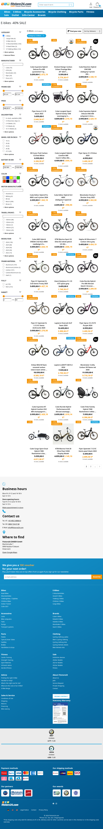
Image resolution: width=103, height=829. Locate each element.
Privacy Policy (43, 810)
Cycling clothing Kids (60, 642)
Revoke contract (61, 696)
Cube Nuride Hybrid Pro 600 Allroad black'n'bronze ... (87, 283)
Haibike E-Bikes (58, 622)
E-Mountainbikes (58, 593)
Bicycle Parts (76, 11)
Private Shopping (58, 686)
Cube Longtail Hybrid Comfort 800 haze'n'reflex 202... (63, 155)
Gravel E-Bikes (57, 596)
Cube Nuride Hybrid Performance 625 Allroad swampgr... (63, 409)
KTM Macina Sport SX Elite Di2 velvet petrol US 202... (63, 241)
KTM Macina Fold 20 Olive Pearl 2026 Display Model (63, 451)
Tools (3, 622)
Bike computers (6, 619)
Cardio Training (6, 657)
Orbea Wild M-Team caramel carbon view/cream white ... (39, 367)
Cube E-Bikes (57, 616)
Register (97, 577)
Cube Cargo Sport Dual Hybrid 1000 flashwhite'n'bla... (39, 451)
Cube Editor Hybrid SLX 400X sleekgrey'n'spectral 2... (63, 198)
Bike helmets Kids (59, 647)
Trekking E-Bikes (58, 599)
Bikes (7, 11)
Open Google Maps (9, 552)
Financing (4, 706)
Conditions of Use (7, 698)
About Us (56, 678)
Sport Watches (6, 663)
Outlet (15, 15)
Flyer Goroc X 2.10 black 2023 (39, 112)
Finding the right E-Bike (9, 678)
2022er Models (58, 665)
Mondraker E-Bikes (59, 624)
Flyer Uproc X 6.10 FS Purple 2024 (87, 324)
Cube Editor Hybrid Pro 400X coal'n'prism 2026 (39, 196)
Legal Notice (24, 810)
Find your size (75, 31)
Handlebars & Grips (7, 647)
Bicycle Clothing (57, 11)
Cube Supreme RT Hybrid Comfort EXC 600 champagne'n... (39, 409)
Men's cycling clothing (60, 639)
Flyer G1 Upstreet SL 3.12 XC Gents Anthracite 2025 (39, 325)
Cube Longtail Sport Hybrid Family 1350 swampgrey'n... (63, 113)
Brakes (3, 645)
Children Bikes (6, 601)
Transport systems (7, 627)
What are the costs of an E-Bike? (12, 686)
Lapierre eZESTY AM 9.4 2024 (63, 366)
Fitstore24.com (54, 815)
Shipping (4, 701)
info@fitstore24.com (15, 527)
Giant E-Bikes (57, 627)
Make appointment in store (12, 507)
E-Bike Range (5, 688)
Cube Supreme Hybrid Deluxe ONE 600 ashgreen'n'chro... (87, 113)
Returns (4, 704)
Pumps (3, 624)
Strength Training (7, 660)
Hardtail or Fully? (7, 680)
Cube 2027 (4, 606)
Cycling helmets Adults (60, 645)
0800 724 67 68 (13, 524)
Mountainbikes (6, 596)
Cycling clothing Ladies (60, 637)
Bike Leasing (5, 709)
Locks (3, 616)
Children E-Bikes (58, 601)
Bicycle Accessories (34, 11)
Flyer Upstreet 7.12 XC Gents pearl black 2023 (88, 450)
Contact (55, 688)
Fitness (90, 11)
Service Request (58, 683)
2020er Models (58, 660)
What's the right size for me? (11, 683)
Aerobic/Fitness (6, 668)
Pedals (3, 637)
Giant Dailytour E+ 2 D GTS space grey (63, 282)
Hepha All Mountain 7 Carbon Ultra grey (87, 240)
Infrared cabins (6, 665)
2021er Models (58, 663)
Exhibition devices (59, 657)
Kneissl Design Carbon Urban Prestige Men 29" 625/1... (63, 69)
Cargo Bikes (57, 604)
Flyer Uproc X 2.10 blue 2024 (88, 154)
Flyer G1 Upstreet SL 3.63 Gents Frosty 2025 (39, 282)
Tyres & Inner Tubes (8, 639)
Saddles (4, 642)
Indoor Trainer (6, 604)
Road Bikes (5, 593)
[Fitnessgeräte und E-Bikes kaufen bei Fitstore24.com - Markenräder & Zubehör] (16, 5)
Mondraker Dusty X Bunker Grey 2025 (87, 196)
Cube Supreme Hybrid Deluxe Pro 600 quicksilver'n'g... (39, 69)
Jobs (54, 680)
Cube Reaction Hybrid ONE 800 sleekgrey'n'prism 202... (87, 70)
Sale (6, 15)
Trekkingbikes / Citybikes (9, 599)
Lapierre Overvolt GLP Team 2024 (63, 324)
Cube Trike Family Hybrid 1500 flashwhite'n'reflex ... (87, 409)
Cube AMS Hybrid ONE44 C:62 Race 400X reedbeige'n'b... (39, 241)
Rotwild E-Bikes (58, 619)
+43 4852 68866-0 (14, 521)
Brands (42, 15)
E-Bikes (17, 11)
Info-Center (28, 15)
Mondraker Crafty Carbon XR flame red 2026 (87, 367)
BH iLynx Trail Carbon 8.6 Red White (39, 154)
